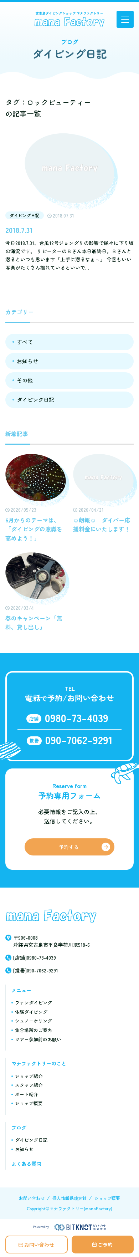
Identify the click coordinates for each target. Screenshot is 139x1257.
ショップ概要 (29, 1103)
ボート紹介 (26, 1094)
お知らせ (27, 361)
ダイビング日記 (35, 399)
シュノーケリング (33, 1020)
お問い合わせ (39, 1244)
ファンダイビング (33, 1002)
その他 (25, 380)
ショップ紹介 (29, 1076)
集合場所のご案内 (33, 1030)
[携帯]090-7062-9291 (35, 970)
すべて (25, 342)
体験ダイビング (31, 1011)
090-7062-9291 (79, 739)
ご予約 (105, 1244)
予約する (69, 846)
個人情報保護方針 (69, 1198)
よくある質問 (26, 1163)
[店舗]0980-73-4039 (34, 957)
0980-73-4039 (76, 717)
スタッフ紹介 (29, 1085)
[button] (125, 19)
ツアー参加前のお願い (38, 1039)
